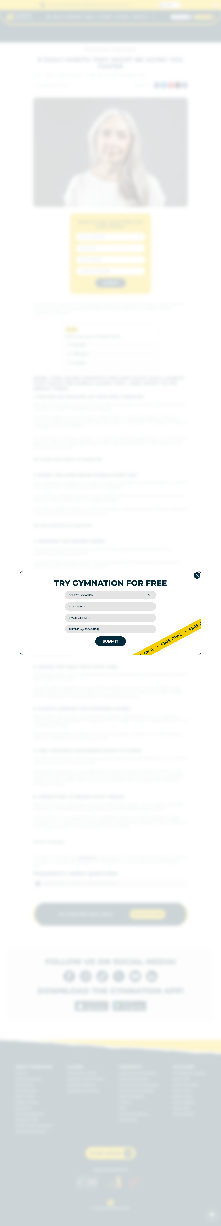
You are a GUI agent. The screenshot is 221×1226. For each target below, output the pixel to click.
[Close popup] (197, 575)
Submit (110, 641)
